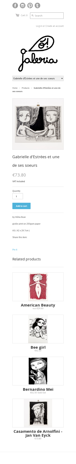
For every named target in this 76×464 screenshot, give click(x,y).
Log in (39, 25)
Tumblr (37, 5)
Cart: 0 (24, 15)
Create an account (54, 25)
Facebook (15, 5)
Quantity (16, 191)
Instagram (22, 5)
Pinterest (30, 5)
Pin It (14, 249)
